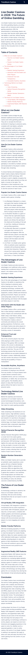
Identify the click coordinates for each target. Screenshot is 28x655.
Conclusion (7, 106)
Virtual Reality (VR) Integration (16, 99)
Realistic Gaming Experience (15, 70)
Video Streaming (12, 87)
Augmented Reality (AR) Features (17, 104)
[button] (24, 2)
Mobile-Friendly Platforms (15, 101)
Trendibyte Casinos (8, 2)
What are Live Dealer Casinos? (13, 56)
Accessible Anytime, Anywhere (16, 81)
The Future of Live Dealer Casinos (14, 97)
